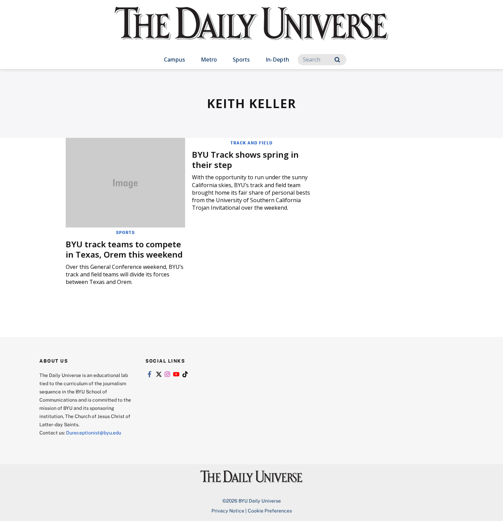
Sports (241, 59)
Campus (174, 59)
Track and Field (251, 142)
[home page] (251, 30)
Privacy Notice (227, 510)
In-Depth (277, 59)
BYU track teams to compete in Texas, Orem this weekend (124, 249)
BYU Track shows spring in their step (245, 159)
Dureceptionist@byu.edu (93, 432)
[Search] (337, 60)
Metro (209, 59)
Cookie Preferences (270, 510)
